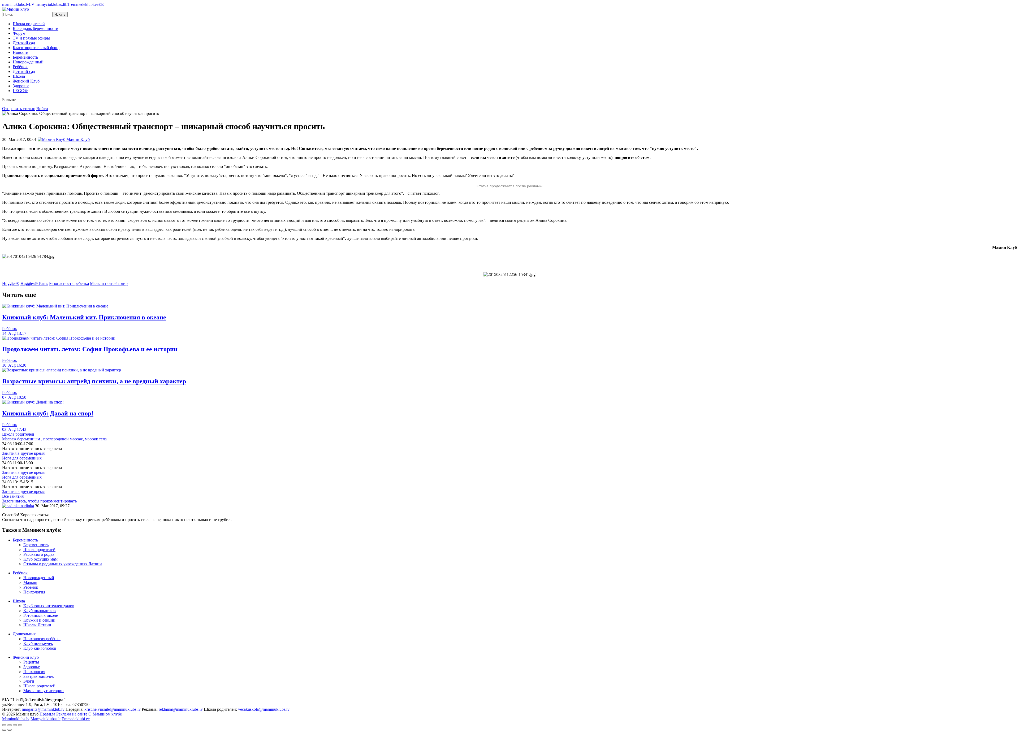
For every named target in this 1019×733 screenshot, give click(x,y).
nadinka (27, 506)
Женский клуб (26, 657)
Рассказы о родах (38, 554)
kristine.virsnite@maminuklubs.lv (112, 709)
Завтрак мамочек (38, 676)
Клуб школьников (39, 610)
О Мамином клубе (105, 714)
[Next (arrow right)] (9, 730)
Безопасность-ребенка (69, 283)
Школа (19, 76)
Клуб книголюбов (39, 648)
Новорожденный (28, 62)
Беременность (25, 57)
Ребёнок (20, 66)
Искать (60, 14)
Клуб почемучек (38, 643)
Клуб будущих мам (40, 559)
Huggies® (10, 283)
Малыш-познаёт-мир (109, 283)
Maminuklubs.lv (15, 719)
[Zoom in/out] (20, 725)
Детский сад (24, 43)
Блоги (28, 681)
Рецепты (31, 662)
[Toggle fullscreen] (15, 725)
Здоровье (21, 86)
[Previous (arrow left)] (4, 730)
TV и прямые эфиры (31, 38)
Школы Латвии (37, 625)
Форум (19, 33)
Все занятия (13, 496)
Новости (20, 52)
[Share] (9, 725)
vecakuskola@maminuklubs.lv (264, 709)
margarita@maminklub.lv (43, 709)
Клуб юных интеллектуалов (48, 606)
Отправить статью (18, 108)
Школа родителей (29, 23)
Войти (42, 108)
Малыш (30, 582)
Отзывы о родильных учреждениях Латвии (62, 564)
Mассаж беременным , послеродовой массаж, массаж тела (54, 439)
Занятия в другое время (23, 453)
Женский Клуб (26, 81)
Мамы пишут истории (43, 690)
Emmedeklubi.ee (76, 719)
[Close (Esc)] (4, 725)
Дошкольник (24, 634)
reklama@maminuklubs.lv (181, 709)
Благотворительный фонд (36, 47)
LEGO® (20, 90)
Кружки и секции (39, 620)
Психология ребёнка (42, 638)
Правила (47, 714)
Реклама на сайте (71, 714)
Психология (34, 592)
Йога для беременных (22, 458)
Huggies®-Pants (34, 283)
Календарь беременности (35, 28)
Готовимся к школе (40, 615)
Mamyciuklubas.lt (46, 719)
